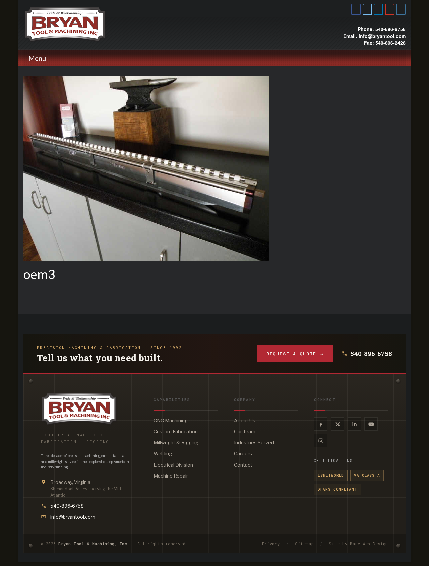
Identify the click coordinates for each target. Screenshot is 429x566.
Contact (243, 465)
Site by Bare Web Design (358, 543)
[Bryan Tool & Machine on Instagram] (401, 9)
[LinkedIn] (354, 424)
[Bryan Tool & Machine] (83, 24)
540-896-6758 (371, 353)
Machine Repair (171, 476)
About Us (244, 421)
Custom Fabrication (176, 432)
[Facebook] (320, 424)
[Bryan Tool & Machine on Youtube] (389, 9)
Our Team (244, 432)
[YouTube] (371, 424)
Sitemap (304, 543)
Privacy (271, 543)
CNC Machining (171, 421)
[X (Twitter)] (337, 424)
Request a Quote (295, 354)
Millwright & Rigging (176, 443)
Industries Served (254, 443)
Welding (163, 454)
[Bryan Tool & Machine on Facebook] (356, 9)
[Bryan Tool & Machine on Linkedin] (378, 9)
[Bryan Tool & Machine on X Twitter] (367, 9)
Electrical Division (173, 465)
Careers (243, 454)
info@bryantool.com (72, 517)
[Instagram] (320, 440)
